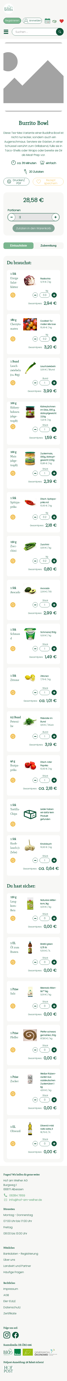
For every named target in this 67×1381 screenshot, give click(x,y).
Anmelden (35, 20)
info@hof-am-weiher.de (25, 1199)
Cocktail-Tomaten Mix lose (48, 322)
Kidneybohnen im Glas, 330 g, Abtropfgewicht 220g (48, 412)
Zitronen (44, 676)
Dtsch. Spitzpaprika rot (48, 500)
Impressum (10, 1288)
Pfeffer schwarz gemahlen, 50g (48, 1033)
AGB (6, 1295)
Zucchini (44, 544)
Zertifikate (9, 1313)
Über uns (9, 1259)
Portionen (14, 210)
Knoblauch (46, 844)
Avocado (45, 588)
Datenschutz (12, 1307)
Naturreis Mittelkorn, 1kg (48, 901)
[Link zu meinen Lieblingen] (62, 21)
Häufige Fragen (13, 1272)
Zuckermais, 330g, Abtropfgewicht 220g (47, 457)
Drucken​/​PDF (19, 182)
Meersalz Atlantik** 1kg (48, 989)
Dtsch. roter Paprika (46, 763)
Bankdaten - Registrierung (20, 1253)
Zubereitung (49, 245)
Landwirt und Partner (17, 1265)
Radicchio (45, 279)
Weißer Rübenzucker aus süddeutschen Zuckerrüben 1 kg (48, 1080)
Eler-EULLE (9, 1301)
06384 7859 (17, 1195)
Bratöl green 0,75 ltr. (46, 945)
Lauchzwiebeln (48, 366)
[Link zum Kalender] (47, 21)
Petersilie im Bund (46, 720)
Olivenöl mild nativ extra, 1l (47, 1127)
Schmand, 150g (48, 632)
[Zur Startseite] (8, 9)
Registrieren (12, 20)
